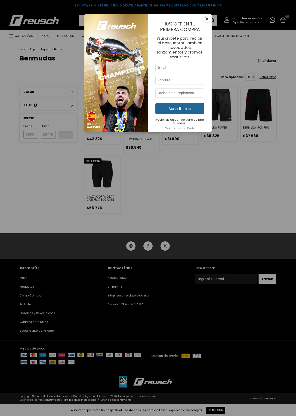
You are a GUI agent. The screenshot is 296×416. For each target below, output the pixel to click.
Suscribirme (180, 108)
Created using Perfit (180, 128)
